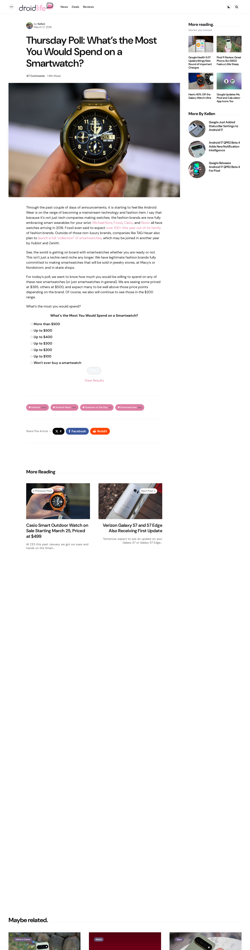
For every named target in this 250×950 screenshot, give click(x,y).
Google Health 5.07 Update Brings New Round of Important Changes (200, 62)
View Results (94, 380)
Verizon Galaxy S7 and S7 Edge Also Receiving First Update (132, 528)
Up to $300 (43, 343)
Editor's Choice (23, 939)
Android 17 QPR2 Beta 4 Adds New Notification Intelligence (224, 146)
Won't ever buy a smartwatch (57, 363)
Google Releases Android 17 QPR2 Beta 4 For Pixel (224, 167)
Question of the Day (98, 407)
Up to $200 (43, 350)
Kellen (41, 24)
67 (36, 76)
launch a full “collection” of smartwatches (70, 238)
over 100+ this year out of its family (133, 228)
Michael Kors (102, 222)
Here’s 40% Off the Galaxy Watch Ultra (199, 96)
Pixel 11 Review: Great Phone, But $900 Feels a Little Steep (229, 61)
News (99, 939)
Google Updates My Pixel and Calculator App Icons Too (228, 98)
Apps (179, 939)
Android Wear (65, 407)
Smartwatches (131, 407)
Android (38, 407)
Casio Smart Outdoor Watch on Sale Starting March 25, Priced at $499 (57, 531)
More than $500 (47, 324)
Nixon (145, 222)
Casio (128, 222)
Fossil (118, 222)
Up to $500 (43, 330)
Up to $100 (42, 356)
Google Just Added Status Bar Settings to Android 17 (223, 126)
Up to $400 (43, 337)
